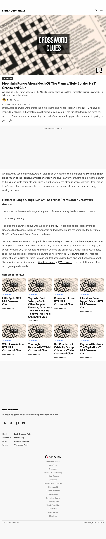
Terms (4, 441)
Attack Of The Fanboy (53, 472)
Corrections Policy (21, 441)
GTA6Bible (53, 516)
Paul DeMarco (8, 308)
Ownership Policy (21, 445)
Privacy (5, 445)
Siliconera (53, 480)
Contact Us (6, 437)
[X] (11, 423)
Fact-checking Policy (22, 434)
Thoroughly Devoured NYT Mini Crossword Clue (39, 347)
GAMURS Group (98, 523)
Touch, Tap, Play (53, 505)
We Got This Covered (53, 483)
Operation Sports (53, 498)
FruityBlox (53, 509)
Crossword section (77, 254)
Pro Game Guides (53, 461)
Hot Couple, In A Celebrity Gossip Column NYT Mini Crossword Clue (64, 348)
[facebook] (17, 423)
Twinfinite (53, 465)
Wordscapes (65, 262)
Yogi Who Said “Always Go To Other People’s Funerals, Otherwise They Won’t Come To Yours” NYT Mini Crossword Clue (40, 307)
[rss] (4, 423)
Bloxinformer (53, 512)
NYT (57, 226)
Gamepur (53, 469)
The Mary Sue (53, 501)
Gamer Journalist (53, 490)
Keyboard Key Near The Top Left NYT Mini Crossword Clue (91, 348)
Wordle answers (46, 262)
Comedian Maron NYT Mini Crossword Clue (64, 301)
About (4, 434)
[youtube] (23, 423)
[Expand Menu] (101, 10)
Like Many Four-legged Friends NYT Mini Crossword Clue (91, 302)
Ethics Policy (19, 437)
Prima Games (53, 476)
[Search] (96, 10)
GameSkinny (53, 494)
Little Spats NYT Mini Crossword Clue (11, 301)
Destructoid (53, 487)
